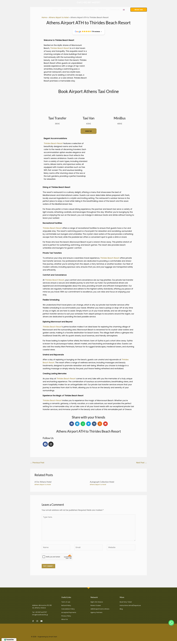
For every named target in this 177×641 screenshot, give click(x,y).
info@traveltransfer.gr (40, 615)
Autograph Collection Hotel (102, 482)
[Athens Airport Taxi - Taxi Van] (37, 9)
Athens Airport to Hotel (43, 484)
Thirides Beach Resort (59, 48)
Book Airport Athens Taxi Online (88, 91)
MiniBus (120, 118)
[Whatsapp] (171, 623)
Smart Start (53, 637)
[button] (126, 10)
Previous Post (37, 462)
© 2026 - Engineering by (40, 637)
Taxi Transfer (57, 118)
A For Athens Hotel (43, 482)
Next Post (141, 462)
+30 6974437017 (41, 612)
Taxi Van (88, 118)
